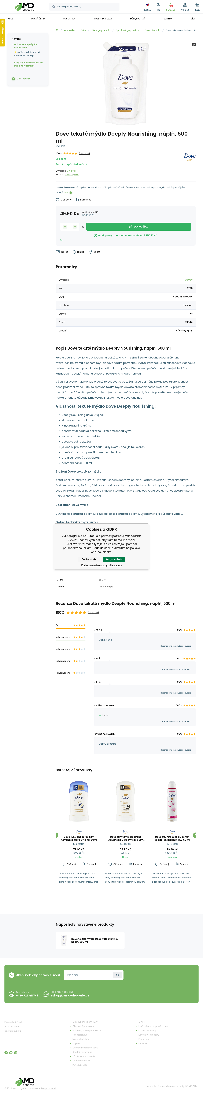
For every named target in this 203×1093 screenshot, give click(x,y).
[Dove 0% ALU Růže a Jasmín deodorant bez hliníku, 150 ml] (172, 801)
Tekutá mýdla (152, 30)
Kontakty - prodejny (149, 1034)
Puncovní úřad (80, 1064)
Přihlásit (117, 975)
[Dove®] (190, 164)
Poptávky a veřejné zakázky (87, 1030)
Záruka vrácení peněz (84, 1056)
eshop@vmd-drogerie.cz (70, 995)
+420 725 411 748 (27, 995)
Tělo (83, 30)
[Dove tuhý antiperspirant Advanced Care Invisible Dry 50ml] (125, 801)
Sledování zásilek (81, 1060)
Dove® (69, 174)
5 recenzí (84, 153)
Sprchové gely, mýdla (128, 30)
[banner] (24, 7)
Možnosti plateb (81, 1039)
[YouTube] (10, 1052)
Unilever (71, 171)
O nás (142, 1021)
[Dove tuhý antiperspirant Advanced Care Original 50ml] (79, 801)
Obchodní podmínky (83, 1026)
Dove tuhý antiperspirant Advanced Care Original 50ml (79, 838)
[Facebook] (6, 1052)
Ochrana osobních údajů (85, 1047)
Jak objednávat (80, 1034)
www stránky (177, 1086)
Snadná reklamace (82, 1052)
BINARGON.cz (192, 1086)
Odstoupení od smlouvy (85, 1021)
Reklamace (144, 1039)
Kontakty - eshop (147, 1030)
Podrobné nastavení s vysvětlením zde (101, 565)
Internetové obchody (158, 1086)
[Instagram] (15, 1052)
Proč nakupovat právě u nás (153, 1026)
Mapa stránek (49, 1088)
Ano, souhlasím (114, 559)
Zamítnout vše (88, 559)
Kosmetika (69, 30)
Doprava (77, 1043)
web (76, 174)
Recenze (143, 1043)
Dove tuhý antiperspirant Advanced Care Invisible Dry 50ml (125, 838)
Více (66, 192)
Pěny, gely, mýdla (101, 30)
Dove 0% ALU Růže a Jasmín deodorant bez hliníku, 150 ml (172, 838)
